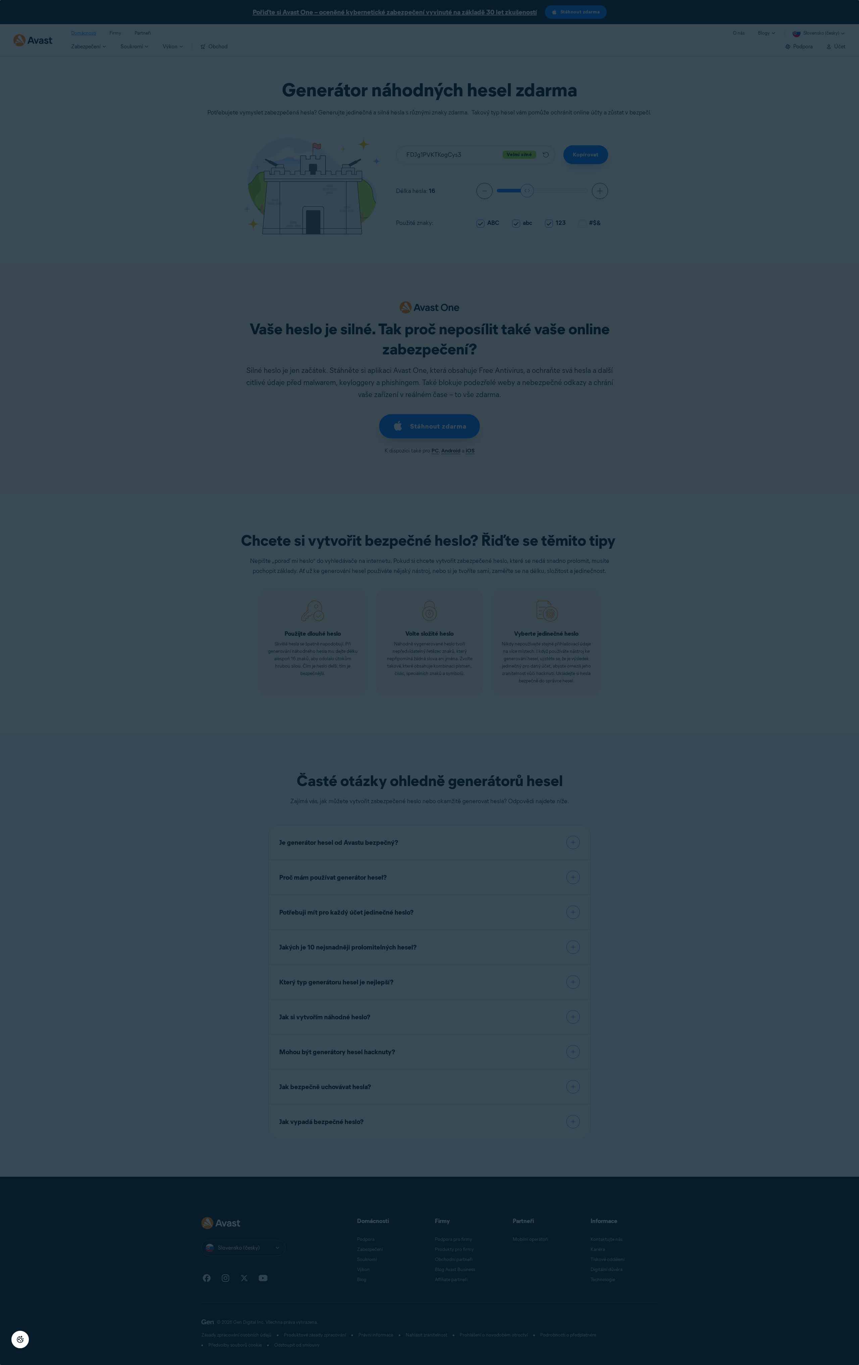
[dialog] (429, 682)
